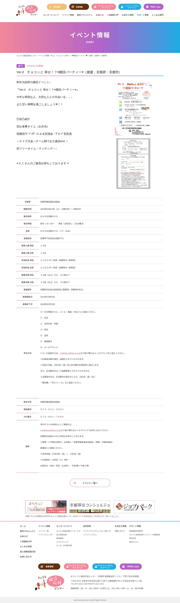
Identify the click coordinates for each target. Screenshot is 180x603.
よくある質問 (157, 14)
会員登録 (87, 526)
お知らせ (100, 14)
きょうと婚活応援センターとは (68, 531)
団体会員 (132, 538)
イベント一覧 (43, 531)
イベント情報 (68, 14)
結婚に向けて (120, 531)
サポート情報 (143, 14)
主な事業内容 (61, 534)
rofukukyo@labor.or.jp (70, 353)
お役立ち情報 (128, 14)
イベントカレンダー (46, 534)
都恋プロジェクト (85, 14)
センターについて (51, 14)
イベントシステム (90, 534)
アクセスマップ (62, 542)
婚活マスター (134, 542)
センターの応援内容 (64, 545)
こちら (116, 516)
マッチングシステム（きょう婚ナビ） (97, 531)
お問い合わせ (26, 556)
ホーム (23, 526)
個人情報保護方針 (28, 551)
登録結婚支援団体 (136, 531)
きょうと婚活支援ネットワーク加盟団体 (144, 534)
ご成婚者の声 (113, 14)
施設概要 (59, 538)
